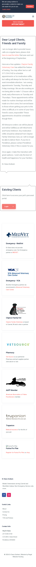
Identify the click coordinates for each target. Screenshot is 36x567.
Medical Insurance (12, 430)
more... (4, 488)
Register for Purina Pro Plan (15, 452)
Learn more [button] (6, 9)
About (4, 509)
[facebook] (4, 495)
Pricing (4, 515)
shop (28, 452)
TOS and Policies (7, 518)
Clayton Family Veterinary (14, 322)
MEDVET (15, 252)
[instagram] (9, 495)
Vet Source (9, 357)
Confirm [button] (30, 6)
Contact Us (5, 512)
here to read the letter (10, 55)
